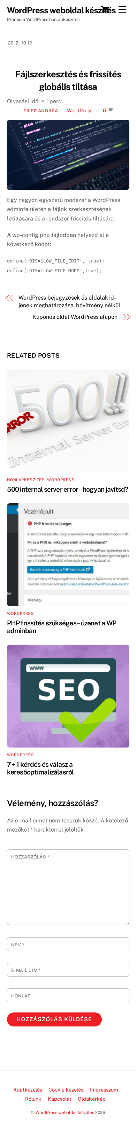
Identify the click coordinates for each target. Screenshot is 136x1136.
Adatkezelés (27, 1090)
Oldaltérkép (92, 1099)
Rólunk (33, 1099)
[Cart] (105, 9)
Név (17, 944)
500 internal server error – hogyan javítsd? (67, 489)
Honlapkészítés (26, 479)
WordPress (79, 110)
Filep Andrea (40, 110)
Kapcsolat (59, 1099)
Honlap (21, 995)
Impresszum (104, 1090)
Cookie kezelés (65, 1090)
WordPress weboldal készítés (65, 1112)
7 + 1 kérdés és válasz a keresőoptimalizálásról (40, 768)
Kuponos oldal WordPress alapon (75, 317)
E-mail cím (26, 970)
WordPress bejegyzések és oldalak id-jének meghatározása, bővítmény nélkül (69, 301)
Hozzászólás (30, 857)
